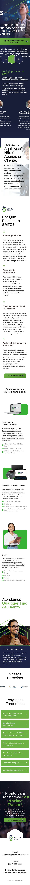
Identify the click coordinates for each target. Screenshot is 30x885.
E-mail (15, 852)
